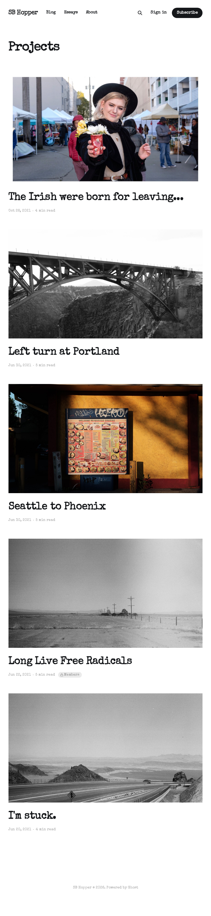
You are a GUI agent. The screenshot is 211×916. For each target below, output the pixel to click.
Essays (71, 13)
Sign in (159, 13)
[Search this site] (140, 13)
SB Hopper (23, 13)
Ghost (133, 887)
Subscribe (187, 13)
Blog (51, 13)
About (92, 13)
